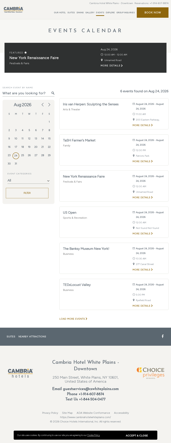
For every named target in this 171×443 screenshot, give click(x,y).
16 (9, 146)
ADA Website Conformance (93, 412)
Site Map (67, 412)
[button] (152, 12)
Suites (71, 12)
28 (42, 155)
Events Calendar (85, 31)
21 (42, 146)
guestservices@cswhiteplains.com (91, 389)
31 (16, 163)
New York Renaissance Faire (34, 58)
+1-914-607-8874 (159, 3)
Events (100, 12)
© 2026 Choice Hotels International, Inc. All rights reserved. (85, 419)
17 (16, 146)
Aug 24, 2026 (109, 49)
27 (36, 155)
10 (16, 138)
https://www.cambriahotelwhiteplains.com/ (85, 417)
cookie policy (93, 435)
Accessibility (121, 412)
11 (23, 138)
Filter (27, 193)
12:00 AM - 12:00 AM (115, 54)
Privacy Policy (50, 412)
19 (29, 146)
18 (22, 146)
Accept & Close (137, 435)
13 (36, 138)
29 (49, 155)
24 (15, 155)
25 (22, 155)
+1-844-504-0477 (92, 399)
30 (9, 163)
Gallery (90, 12)
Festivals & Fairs (19, 63)
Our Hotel (60, 12)
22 (49, 146)
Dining (80, 12)
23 (9, 155)
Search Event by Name (18, 87)
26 (29, 155)
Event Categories (20, 174)
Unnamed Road (112, 60)
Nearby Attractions (32, 336)
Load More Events (72, 318)
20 (35, 146)
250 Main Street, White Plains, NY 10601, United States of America (86, 379)
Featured (17, 52)
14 (42, 138)
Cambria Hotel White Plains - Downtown (111, 3)
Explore (110, 12)
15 (49, 138)
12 (29, 138)
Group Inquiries (126, 12)
